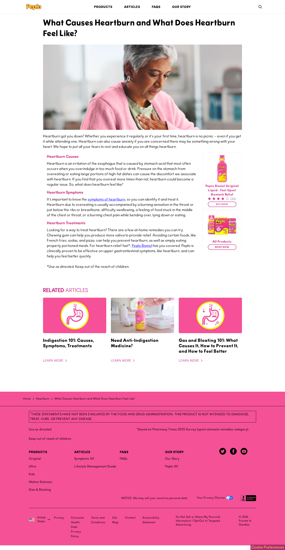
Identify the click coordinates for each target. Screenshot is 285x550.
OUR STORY (174, 452)
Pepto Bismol (142, 246)
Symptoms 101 (84, 458)
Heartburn (42, 398)
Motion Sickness (40, 482)
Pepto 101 (171, 466)
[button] (222, 204)
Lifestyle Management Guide (95, 466)
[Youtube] (244, 451)
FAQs (124, 458)
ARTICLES (82, 452)
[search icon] (260, 7)
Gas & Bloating (40, 489)
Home (27, 398)
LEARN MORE (53, 360)
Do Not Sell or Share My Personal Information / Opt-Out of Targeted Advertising (198, 520)
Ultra (32, 466)
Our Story (172, 458)
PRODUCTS (38, 452)
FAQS (124, 452)
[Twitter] (223, 451)
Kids (32, 474)
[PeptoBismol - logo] (33, 7)
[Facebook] (233, 451)
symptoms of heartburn (106, 199)
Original (35, 458)
